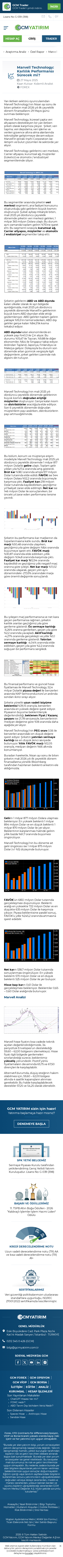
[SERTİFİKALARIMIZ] (31, 1278)
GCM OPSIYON (40, 1377)
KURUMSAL (17, 1391)
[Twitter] (24, 1362)
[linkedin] (38, 1362)
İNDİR (54, 6)
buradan (29, 1553)
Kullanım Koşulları (27, 1507)
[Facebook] (18, 1362)
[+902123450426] (50, 17)
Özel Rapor (37, 51)
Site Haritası (41, 1509)
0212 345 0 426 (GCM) (20, 1341)
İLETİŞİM (16, 1387)
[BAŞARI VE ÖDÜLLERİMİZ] (31, 1191)
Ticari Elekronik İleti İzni (19, 1522)
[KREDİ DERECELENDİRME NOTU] (31, 1234)
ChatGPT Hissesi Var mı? (24, 1398)
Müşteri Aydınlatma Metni (20, 1519)
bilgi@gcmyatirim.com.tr (23, 1347)
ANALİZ (43, 1387)
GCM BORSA (38, 1382)
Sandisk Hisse (17, 1417)
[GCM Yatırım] (31, 29)
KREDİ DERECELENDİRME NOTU (31, 1246)
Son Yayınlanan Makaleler (23, 1395)
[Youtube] (31, 1362)
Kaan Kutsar (24, 83)
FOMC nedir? (17, 1402)
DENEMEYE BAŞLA (31, 1124)
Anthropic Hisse (37, 1413)
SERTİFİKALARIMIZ (31, 1289)
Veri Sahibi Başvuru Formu (42, 1524)
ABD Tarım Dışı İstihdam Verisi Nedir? (31, 1405)
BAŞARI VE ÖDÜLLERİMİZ (31, 1203)
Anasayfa (12, 1504)
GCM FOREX (18, 1377)
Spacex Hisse (17, 1413)
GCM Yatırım (10, 1537)
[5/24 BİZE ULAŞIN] (43, 17)
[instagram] (45, 1362)
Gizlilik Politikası (49, 1507)
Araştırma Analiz (16, 51)
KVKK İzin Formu (46, 1519)
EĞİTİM (30, 1387)
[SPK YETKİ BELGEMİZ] (31, 1148)
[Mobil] (6, 28)
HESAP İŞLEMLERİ (40, 1391)
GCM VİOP (20, 1382)
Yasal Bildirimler (29, 1504)
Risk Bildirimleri (24, 1509)
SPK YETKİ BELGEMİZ (31, 1160)
